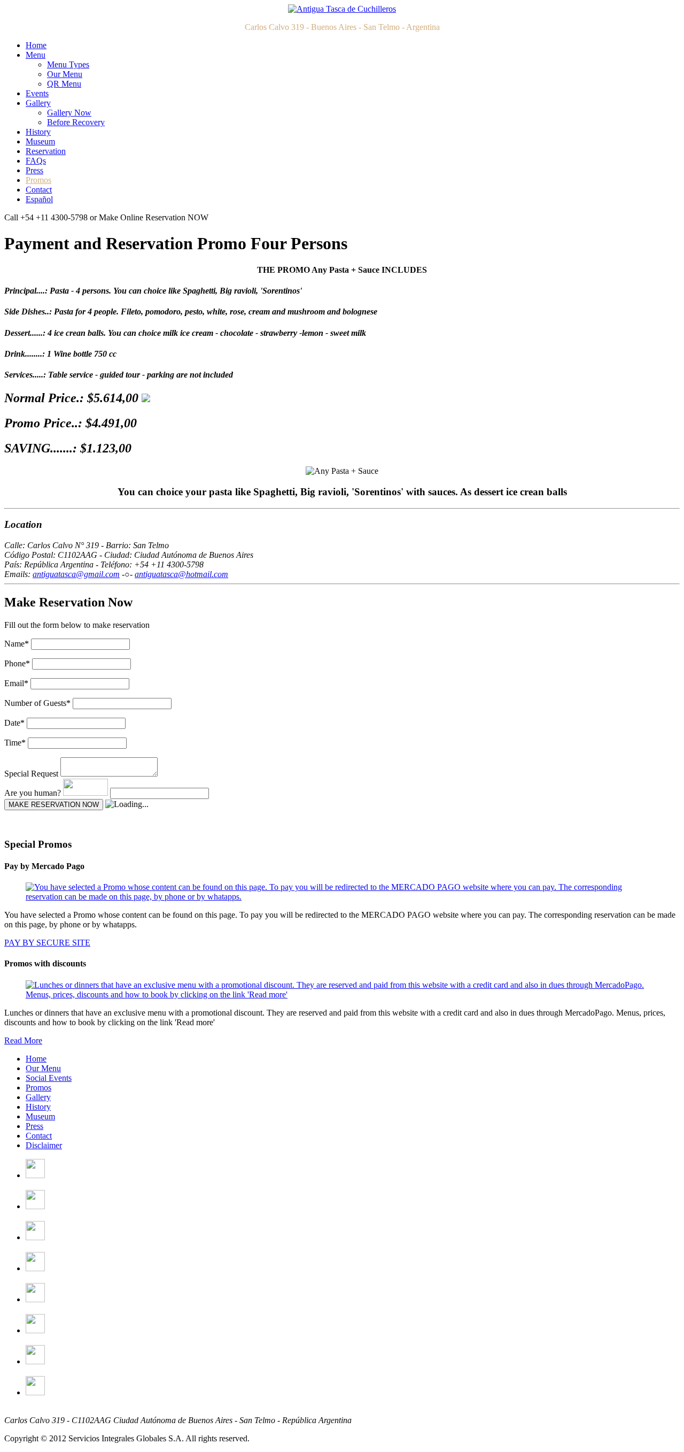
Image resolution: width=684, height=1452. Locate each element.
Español (39, 199)
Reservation (46, 151)
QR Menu (64, 83)
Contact (39, 189)
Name (16, 643)
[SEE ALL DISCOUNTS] (342, 994)
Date (14, 722)
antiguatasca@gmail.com (76, 574)
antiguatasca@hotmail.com (181, 574)
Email (16, 683)
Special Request (31, 773)
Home (36, 45)
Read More (23, 1040)
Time (15, 742)
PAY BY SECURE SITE (47, 942)
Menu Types (68, 64)
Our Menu (64, 74)
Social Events (49, 1077)
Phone (17, 663)
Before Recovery (76, 122)
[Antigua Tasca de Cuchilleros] (342, 8)
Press (34, 170)
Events (37, 93)
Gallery (38, 102)
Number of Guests (37, 703)
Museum (40, 141)
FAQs (36, 160)
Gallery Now (69, 112)
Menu (35, 54)
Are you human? (32, 792)
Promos (38, 180)
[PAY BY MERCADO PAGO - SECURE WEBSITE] (342, 896)
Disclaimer (44, 1145)
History (38, 131)
